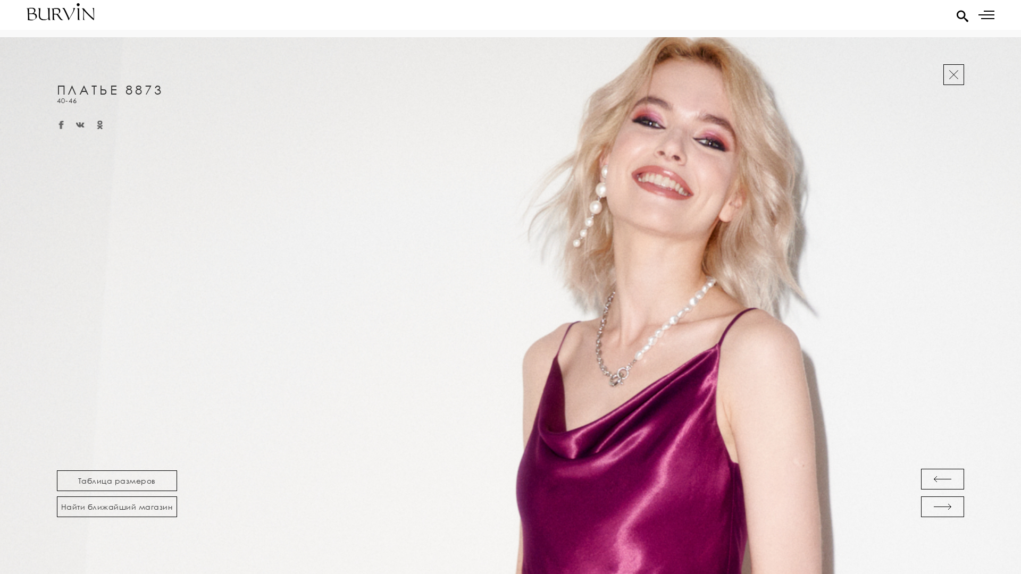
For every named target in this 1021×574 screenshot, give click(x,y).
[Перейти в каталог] (953, 74)
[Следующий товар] (942, 506)
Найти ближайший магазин (117, 507)
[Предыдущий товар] (942, 479)
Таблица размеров (117, 481)
